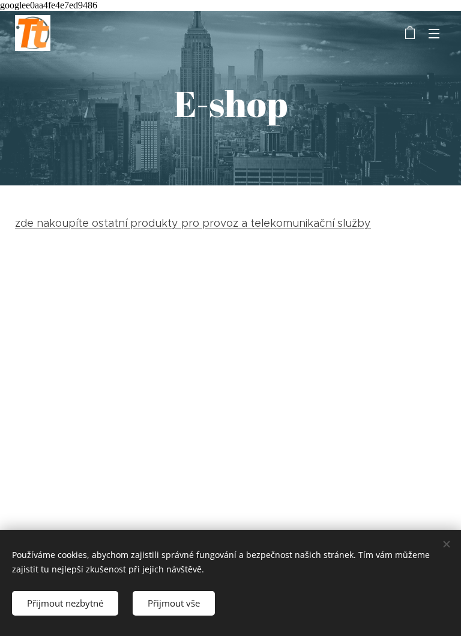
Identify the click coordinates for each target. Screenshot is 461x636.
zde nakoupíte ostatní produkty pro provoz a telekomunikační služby (193, 223)
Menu (434, 33)
